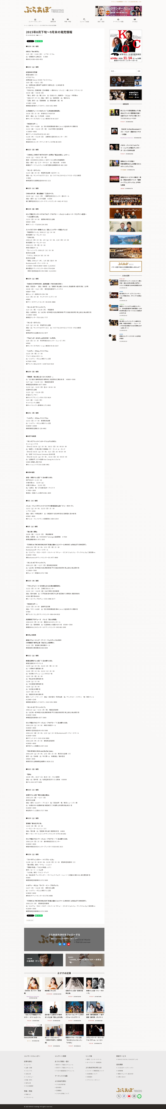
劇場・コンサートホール (94, 1059)
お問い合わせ (122, 1077)
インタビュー (29, 1077)
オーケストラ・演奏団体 (94, 1062)
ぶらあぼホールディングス (125, 1068)
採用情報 (120, 1071)
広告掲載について (92, 1074)
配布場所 (58, 1087)
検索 (139, 71)
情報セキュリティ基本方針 (125, 1074)
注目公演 (28, 1074)
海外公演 (28, 1083)
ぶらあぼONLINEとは (94, 1067)
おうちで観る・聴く (62, 1061)
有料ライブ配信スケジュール (64, 1068)
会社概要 (119, 1064)
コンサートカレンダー (32, 1056)
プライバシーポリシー (93, 1080)
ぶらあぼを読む (60, 1081)
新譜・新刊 (28, 1080)
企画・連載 (28, 1068)
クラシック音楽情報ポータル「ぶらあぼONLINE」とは (126, 1)
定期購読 (58, 1090)
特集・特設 (28, 1091)
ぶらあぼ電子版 (60, 1084)
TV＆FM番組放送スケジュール (65, 1071)
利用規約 (89, 1077)
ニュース (28, 1065)
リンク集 (89, 1056)
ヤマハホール (29, 1097)
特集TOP (28, 1094)
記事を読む (28, 1061)
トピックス (28, 1071)
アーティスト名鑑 (61, 1076)
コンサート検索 (60, 1056)
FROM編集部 (29, 1086)
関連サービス (121, 1056)
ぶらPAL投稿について (62, 1093)
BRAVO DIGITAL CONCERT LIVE (128, 1059)
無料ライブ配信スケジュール (64, 1065)
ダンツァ (40, 35)
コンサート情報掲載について (95, 1071)
